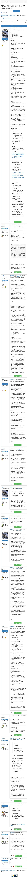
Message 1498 (12, 858)
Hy (3, 275)
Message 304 (12, 275)
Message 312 (12, 567)
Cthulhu (4, 715)
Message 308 (12, 448)
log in (14, 21)
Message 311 (12, 529)
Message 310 (12, 514)
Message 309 (12, 487)
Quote (20, 221)
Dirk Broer (3, 804)
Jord (2, 28)
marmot (3, 738)
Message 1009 (12, 832)
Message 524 (12, 715)
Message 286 (12, 27)
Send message (4, 39)
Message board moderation (6, 18)
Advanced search (4, 12)
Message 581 (12, 738)
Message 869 (12, 803)
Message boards (4, 15)
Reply (16, 221)
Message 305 (12, 379)
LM (2, 832)
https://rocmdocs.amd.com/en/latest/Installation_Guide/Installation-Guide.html (18, 155)
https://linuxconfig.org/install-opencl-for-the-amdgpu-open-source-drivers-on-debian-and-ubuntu (18, 175)
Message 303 (12, 224)
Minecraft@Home (6, 2)
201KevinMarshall (5, 858)
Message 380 (12, 626)
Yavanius (3, 225)
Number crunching (12, 15)
